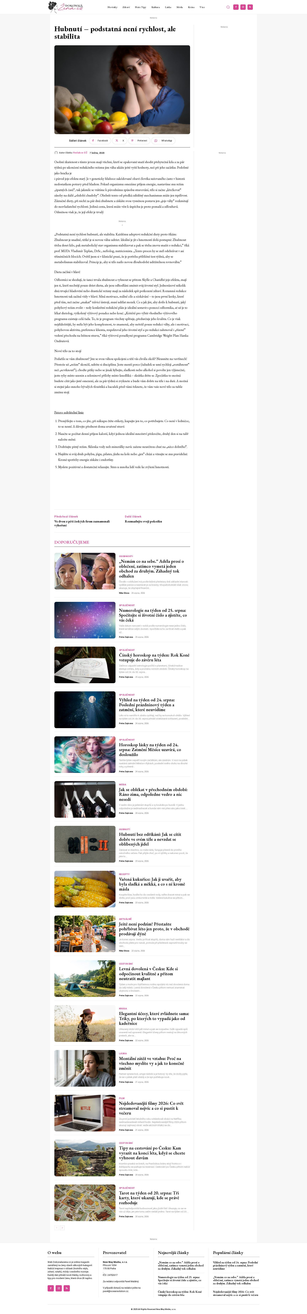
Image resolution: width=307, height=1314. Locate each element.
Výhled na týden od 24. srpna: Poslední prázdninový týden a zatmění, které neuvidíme (147, 704)
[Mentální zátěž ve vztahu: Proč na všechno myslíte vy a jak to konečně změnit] (84, 1068)
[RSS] (250, 7)
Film (122, 1098)
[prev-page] (56, 1228)
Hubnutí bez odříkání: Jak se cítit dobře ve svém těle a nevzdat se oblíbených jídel (150, 839)
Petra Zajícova (126, 637)
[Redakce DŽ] (56, 153)
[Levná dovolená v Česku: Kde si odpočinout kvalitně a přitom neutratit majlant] (84, 978)
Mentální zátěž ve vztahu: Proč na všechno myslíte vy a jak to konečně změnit (151, 1063)
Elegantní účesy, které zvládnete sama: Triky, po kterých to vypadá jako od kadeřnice (154, 1018)
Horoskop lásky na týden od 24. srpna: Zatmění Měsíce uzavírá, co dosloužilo (150, 749)
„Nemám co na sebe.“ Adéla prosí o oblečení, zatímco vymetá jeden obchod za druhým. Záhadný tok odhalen (151, 568)
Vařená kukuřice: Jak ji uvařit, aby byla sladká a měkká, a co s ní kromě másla (152, 884)
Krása (123, 1008)
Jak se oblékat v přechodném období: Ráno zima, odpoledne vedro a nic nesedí (153, 794)
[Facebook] (236, 7)
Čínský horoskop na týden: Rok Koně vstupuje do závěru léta (154, 657)
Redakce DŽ (80, 152)
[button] (228, 7)
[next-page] (62, 1228)
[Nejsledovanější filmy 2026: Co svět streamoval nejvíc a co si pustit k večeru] (84, 1113)
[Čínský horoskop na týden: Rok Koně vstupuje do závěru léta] (84, 665)
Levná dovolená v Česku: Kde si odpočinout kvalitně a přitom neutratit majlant (148, 973)
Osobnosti (126, 556)
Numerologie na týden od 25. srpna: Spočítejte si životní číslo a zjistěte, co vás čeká (153, 615)
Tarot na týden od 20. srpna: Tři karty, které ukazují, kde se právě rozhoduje (149, 1197)
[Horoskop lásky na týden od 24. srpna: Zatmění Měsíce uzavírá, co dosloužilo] (84, 754)
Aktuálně (125, 919)
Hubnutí (124, 829)
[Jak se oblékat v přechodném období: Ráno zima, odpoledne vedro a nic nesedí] (84, 799)
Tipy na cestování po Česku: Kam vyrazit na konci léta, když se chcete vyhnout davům (152, 1153)
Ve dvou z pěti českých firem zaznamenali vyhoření (82, 523)
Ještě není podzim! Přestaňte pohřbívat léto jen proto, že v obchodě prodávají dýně (154, 929)
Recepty (124, 874)
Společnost (127, 605)
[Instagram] (243, 7)
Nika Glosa (124, 593)
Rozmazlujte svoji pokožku (143, 521)
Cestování (126, 964)
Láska (123, 1053)
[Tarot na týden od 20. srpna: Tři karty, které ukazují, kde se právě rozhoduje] (84, 1203)
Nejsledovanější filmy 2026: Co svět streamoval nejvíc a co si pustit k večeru (151, 1108)
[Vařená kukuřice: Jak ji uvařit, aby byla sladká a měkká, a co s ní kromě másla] (84, 889)
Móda (122, 784)
